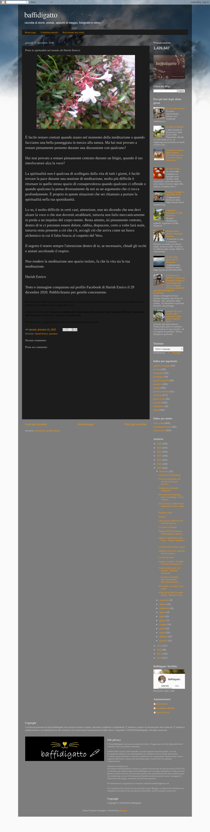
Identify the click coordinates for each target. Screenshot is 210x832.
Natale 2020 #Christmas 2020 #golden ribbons (170, 532)
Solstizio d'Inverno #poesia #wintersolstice (172, 552)
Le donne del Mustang (169, 475)
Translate (176, 353)
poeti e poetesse (161, 391)
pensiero (53, 334)
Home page (30, 32)
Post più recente (36, 424)
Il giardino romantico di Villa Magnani (174, 212)
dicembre (164, 471)
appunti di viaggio (161, 366)
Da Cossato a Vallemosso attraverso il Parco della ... (171, 506)
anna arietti (158, 423)
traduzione (158, 406)
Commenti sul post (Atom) (47, 431)
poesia (156, 388)
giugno (162, 620)
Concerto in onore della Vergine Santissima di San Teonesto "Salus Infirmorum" (175, 155)
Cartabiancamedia (49, 32)
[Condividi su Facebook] (72, 329)
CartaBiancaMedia (165, 708)
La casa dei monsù (175, 108)
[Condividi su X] (69, 329)
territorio (157, 402)
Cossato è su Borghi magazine (168, 489)
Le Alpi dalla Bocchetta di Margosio (172, 259)
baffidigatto (40, 14)
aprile (162, 628)
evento (156, 369)
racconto (157, 395)
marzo (162, 632)
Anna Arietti (162, 704)
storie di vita (159, 399)
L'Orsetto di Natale (168, 527)
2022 (159, 460)
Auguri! (162, 517)
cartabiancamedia (162, 427)
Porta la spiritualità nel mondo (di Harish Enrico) (169, 481)
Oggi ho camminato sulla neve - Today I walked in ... (172, 540)
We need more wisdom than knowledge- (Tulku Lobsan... (171, 497)
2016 (159, 658)
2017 (159, 654)
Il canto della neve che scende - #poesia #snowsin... (169, 570)
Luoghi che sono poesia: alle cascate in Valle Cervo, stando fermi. (174, 316)
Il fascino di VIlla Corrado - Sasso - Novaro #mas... (171, 593)
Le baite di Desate (175, 127)
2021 (159, 464)
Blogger (123, 810)
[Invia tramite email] (64, 329)
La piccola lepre (166, 557)
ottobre (163, 604)
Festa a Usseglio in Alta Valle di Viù (175, 193)
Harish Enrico (41, 334)
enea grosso (159, 430)
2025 (159, 448)
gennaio (163, 641)
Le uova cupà (172, 169)
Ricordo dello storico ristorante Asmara (174, 233)
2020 (159, 468)
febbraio (163, 636)
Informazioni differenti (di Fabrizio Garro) (171, 522)
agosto (162, 612)
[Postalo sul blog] (67, 329)
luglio (162, 616)
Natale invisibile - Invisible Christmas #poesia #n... (171, 562)
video (156, 410)
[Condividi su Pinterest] (75, 329)
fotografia (158, 373)
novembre (164, 600)
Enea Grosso (163, 712)
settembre (164, 608)
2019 (159, 646)
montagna (158, 377)
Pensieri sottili (165, 513)
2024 (159, 452)
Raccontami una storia (73, 32)
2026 (159, 444)
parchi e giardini (161, 380)
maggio (163, 624)
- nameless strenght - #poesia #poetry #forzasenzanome (169, 579)
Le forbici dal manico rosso (172, 547)
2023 (159, 456)
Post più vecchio (136, 424)
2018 (159, 650)
